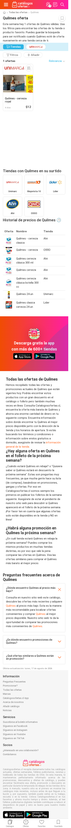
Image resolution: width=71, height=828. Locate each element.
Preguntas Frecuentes (14, 681)
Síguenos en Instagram (15, 730)
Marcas (7, 693)
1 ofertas (9, 61)
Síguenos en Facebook (15, 726)
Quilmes (11, 605)
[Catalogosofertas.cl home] (22, 4)
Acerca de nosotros (13, 702)
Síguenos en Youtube (14, 734)
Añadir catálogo (11, 706)
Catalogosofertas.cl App (16, 698)
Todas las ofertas (18, 12)
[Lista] (55, 4)
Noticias (7, 710)
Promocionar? (10, 685)
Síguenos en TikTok (13, 738)
